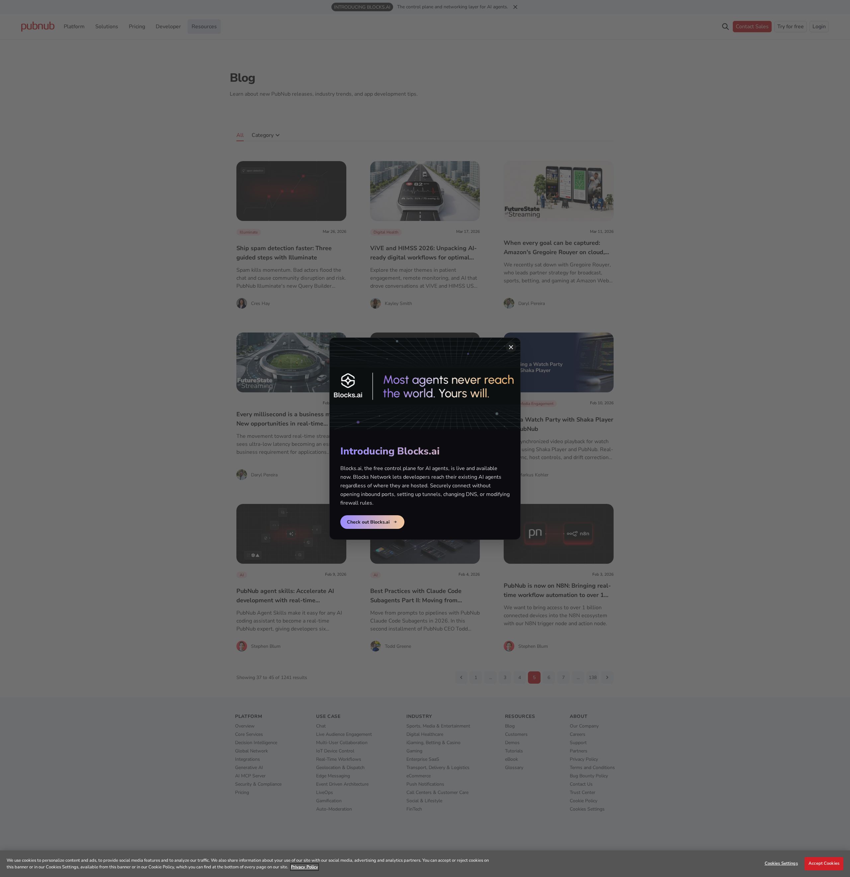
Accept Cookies (823, 863)
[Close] (511, 347)
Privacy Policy (304, 867)
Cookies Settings (781, 863)
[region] (425, 863)
